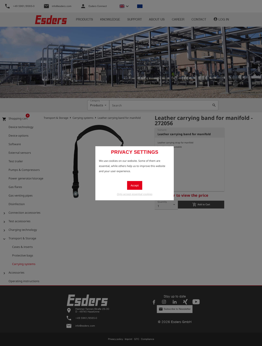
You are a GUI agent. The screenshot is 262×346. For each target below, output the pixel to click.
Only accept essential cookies (134, 194)
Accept (135, 185)
